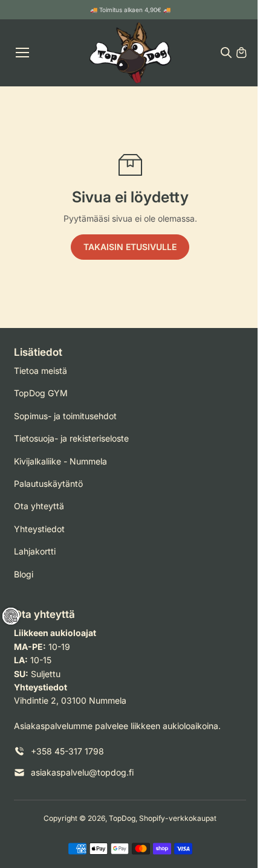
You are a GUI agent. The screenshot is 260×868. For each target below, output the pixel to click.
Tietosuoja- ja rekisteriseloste (71, 438)
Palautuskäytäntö (48, 483)
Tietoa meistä (40, 370)
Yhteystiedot (39, 529)
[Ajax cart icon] (241, 53)
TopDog (122, 818)
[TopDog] (130, 52)
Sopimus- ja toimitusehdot (65, 416)
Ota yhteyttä (39, 506)
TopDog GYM (41, 393)
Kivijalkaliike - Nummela (60, 461)
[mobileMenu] (22, 52)
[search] (226, 53)
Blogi (23, 574)
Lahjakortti (35, 551)
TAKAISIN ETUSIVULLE (130, 247)
